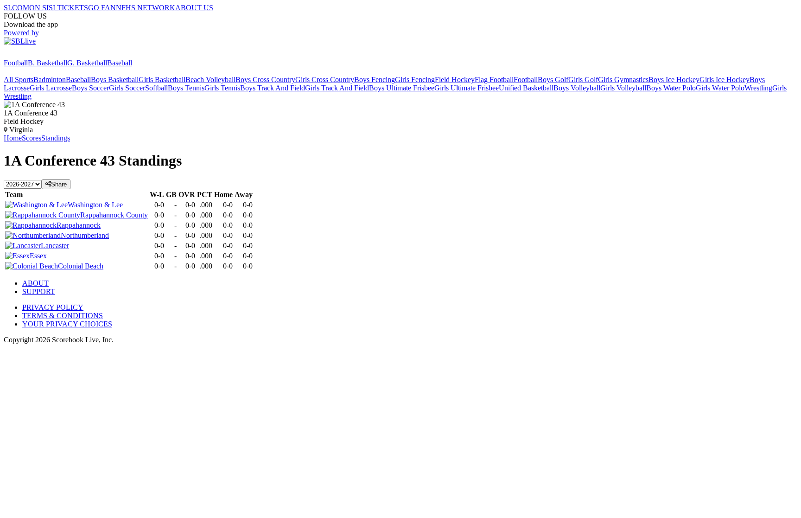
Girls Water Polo (720, 88)
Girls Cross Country (324, 79)
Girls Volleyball (623, 88)
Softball (156, 88)
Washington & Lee (95, 205)
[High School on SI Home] (39, 54)
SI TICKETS (68, 8)
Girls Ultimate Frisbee (466, 88)
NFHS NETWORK (145, 8)
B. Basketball (47, 63)
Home (13, 138)
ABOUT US (194, 8)
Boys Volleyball (576, 88)
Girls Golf (583, 79)
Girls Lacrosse (51, 88)
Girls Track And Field (337, 88)
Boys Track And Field (272, 88)
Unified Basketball (526, 88)
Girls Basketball (162, 79)
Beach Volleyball (210, 79)
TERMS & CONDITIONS (62, 316)
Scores (31, 138)
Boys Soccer (90, 88)
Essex (38, 256)
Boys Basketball (115, 79)
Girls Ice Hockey (724, 79)
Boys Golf (553, 79)
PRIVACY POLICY (52, 307)
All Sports (18, 79)
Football (16, 63)
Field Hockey (455, 79)
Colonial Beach (80, 266)
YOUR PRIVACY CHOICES (67, 324)
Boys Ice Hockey (673, 79)
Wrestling (758, 88)
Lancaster (55, 245)
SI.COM (16, 8)
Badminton (49, 79)
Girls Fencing (415, 79)
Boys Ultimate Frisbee (401, 88)
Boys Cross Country (265, 79)
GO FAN (102, 8)
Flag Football (494, 79)
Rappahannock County (114, 215)
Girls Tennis (222, 88)
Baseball (119, 63)
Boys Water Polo (671, 88)
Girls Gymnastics (623, 79)
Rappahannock (79, 225)
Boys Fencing (374, 79)
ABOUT (35, 283)
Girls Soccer (127, 88)
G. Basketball (87, 63)
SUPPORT (38, 291)
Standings (55, 138)
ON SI (39, 8)
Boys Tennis (186, 88)
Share (59, 184)
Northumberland (85, 235)
